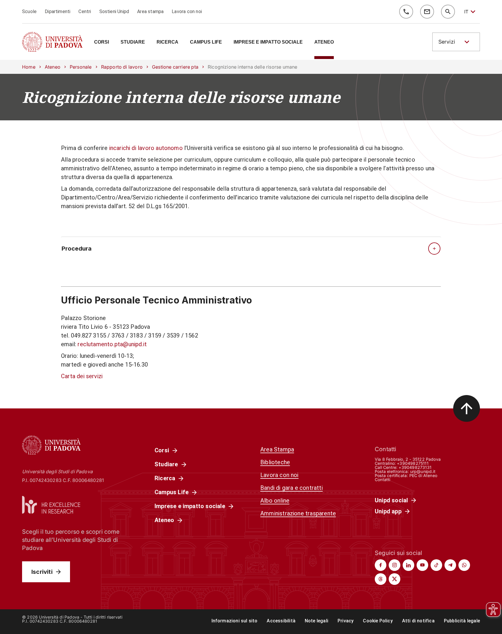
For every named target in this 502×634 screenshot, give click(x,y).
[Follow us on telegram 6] (450, 565)
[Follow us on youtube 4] (422, 565)
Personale (81, 67)
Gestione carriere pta (175, 67)
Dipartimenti (57, 11)
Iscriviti (42, 571)
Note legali (316, 621)
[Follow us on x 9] (394, 579)
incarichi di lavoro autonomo (146, 147)
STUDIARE (133, 42)
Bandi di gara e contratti (291, 487)
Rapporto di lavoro (122, 67)
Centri (84, 11)
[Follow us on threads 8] (380, 579)
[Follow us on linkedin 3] (408, 565)
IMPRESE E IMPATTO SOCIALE (268, 42)
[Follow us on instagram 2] (394, 565)
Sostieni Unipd (114, 11)
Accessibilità (281, 621)
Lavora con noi (187, 11)
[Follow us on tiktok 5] (436, 565)
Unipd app (388, 511)
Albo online (274, 500)
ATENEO (324, 42)
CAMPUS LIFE (206, 42)
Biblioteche (275, 462)
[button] (456, 42)
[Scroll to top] (466, 408)
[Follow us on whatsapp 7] (464, 565)
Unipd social (391, 500)
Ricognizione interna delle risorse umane (181, 97)
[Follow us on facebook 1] (380, 565)
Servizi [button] (446, 42)
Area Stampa (277, 449)
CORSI (101, 42)
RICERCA (167, 42)
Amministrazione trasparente (298, 513)
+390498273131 (415, 467)
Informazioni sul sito (234, 621)
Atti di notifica (418, 621)
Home (28, 67)
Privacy (346, 621)
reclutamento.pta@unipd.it (112, 344)
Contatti (382, 479)
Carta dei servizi (82, 376)
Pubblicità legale (462, 621)
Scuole (29, 11)
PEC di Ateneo (423, 475)
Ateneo (52, 67)
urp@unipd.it (422, 471)
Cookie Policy (377, 621)
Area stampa (150, 11)
